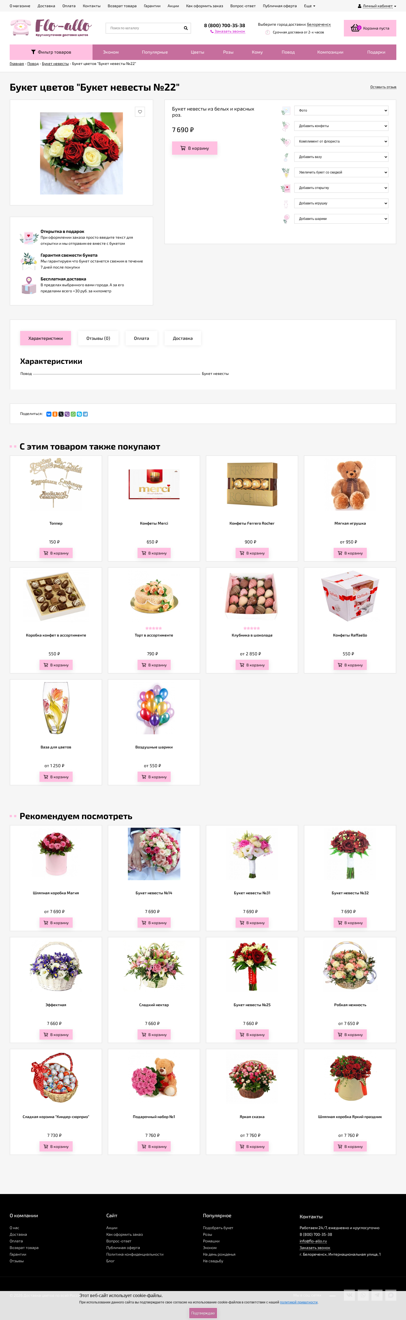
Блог (110, 1260)
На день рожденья (219, 1254)
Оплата (16, 1241)
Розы (228, 51)
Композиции (330, 51)
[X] (61, 414)
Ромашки (211, 1241)
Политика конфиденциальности (135, 1254)
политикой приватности (299, 1302)
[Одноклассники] (54, 414)
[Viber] (67, 414)
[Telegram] (85, 414)
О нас (14, 1227)
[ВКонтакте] (48, 414)
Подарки (376, 51)
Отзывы (17, 1260)
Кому (257, 51)
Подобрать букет (218, 1227)
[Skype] (79, 414)
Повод (288, 51)
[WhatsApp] (73, 414)
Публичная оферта (123, 1247)
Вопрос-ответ (118, 1241)
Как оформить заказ (124, 1234)
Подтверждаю (203, 1313)
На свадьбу (213, 1260)
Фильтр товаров (53, 51)
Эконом (111, 51)
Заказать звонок (315, 1247)
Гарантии (18, 1254)
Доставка (18, 1234)
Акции (111, 1227)
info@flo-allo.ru (313, 1241)
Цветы (197, 51)
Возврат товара (24, 1247)
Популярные (155, 51)
